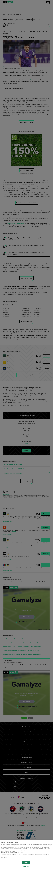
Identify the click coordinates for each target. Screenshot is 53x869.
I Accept (26, 862)
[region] (26, 854)
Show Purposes (26, 866)
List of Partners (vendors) (6, 859)
